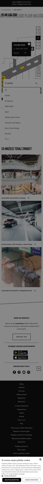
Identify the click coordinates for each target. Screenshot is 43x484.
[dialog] (21, 242)
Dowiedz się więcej (18, 474)
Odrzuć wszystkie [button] (31, 480)
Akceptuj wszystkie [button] (12, 480)
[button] (21, 476)
